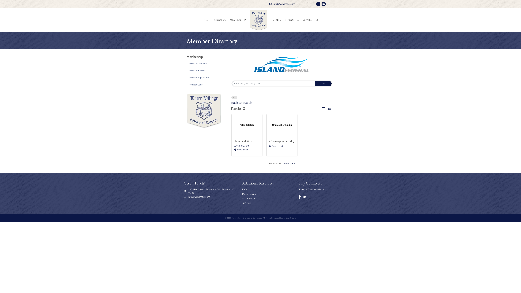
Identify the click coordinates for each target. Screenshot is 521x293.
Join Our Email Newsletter (312, 189)
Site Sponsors (249, 198)
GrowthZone (288, 163)
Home (206, 19)
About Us (220, 19)
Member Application (198, 77)
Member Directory (197, 63)
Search (324, 83)
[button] (323, 109)
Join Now (246, 203)
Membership (238, 19)
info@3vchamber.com (199, 197)
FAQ (244, 189)
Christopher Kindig (281, 141)
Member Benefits (197, 70)
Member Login (195, 84)
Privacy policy (249, 194)
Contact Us (310, 19)
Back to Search (241, 102)
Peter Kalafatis (243, 141)
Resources (292, 19)
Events (276, 19)
